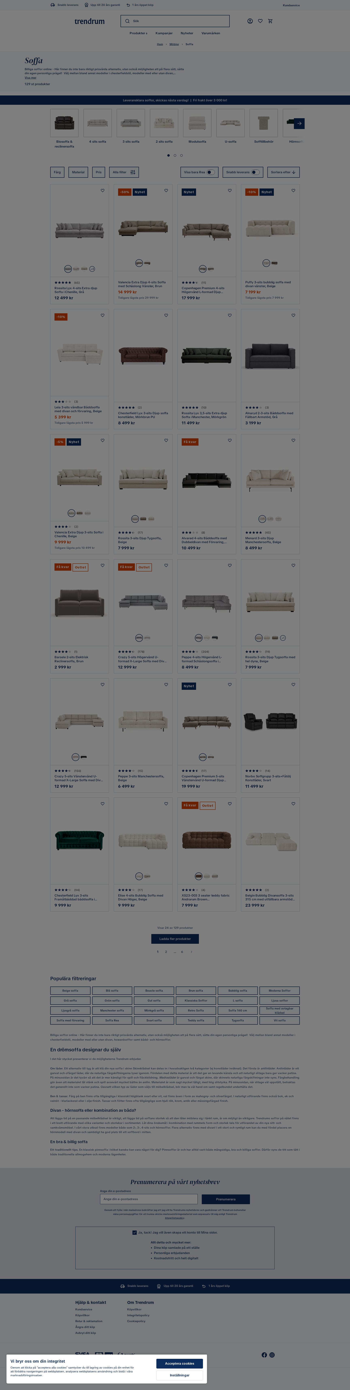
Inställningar (179, 1375)
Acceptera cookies (179, 1363)
